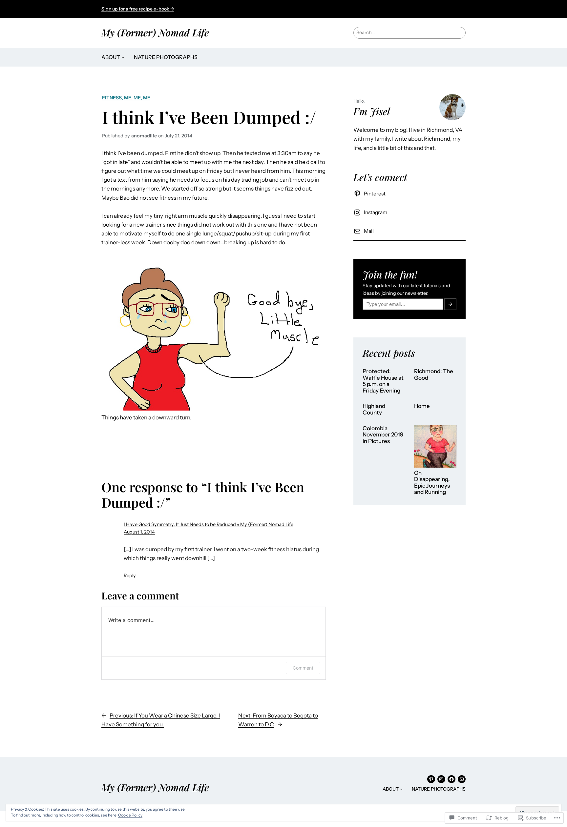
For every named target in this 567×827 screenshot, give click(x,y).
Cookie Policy (130, 815)
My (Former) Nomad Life (155, 32)
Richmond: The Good (433, 374)
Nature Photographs (166, 57)
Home (422, 406)
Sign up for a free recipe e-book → (137, 9)
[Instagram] (441, 779)
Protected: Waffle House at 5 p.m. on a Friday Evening (383, 381)
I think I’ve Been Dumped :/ (209, 117)
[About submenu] (123, 57)
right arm (176, 215)
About (110, 57)
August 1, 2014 (139, 532)
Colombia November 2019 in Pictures (383, 434)
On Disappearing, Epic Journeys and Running (432, 482)
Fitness (112, 98)
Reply (130, 575)
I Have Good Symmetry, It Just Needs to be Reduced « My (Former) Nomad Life (208, 524)
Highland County (374, 409)
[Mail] (462, 779)
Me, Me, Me (137, 98)
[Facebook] (451, 779)
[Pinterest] (431, 779)
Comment (303, 668)
